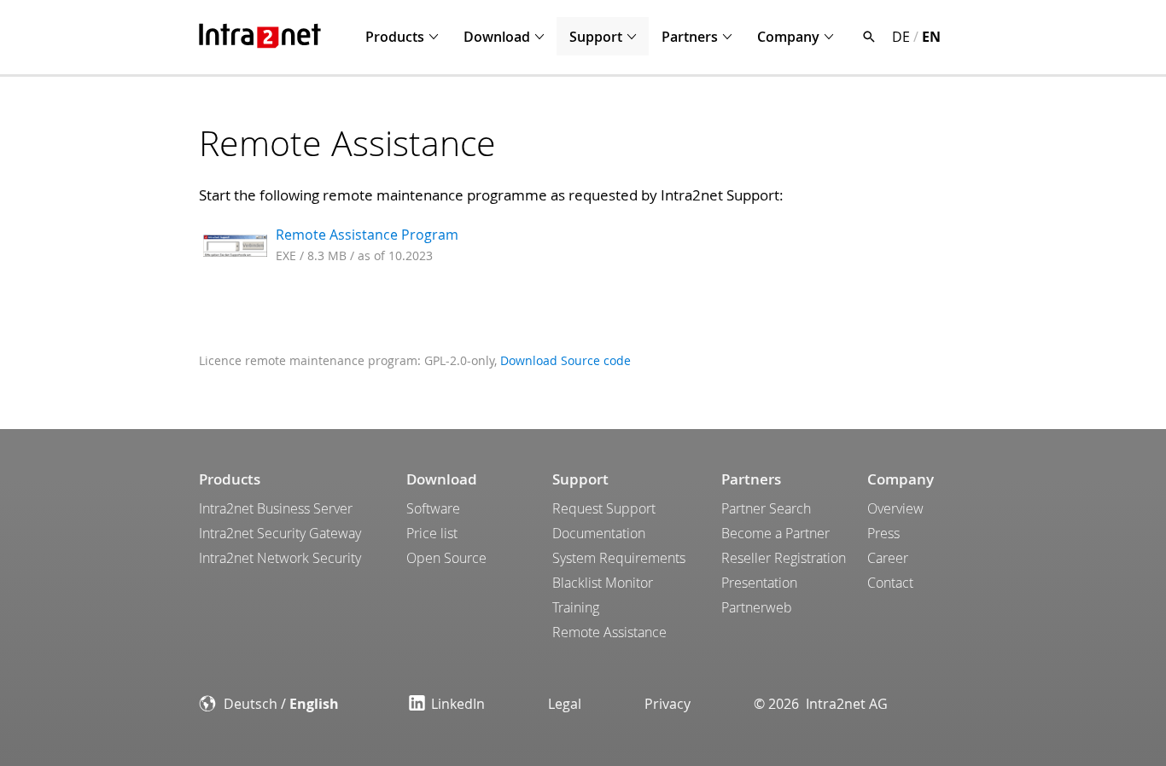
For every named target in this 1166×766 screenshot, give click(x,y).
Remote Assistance (609, 632)
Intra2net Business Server (276, 508)
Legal (564, 703)
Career (887, 557)
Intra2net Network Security (280, 557)
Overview (895, 508)
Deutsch (250, 703)
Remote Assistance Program (367, 234)
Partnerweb (756, 607)
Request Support (604, 508)
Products (394, 36)
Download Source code (565, 360)
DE (901, 36)
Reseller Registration (783, 557)
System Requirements (618, 557)
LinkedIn (458, 703)
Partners (690, 36)
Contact (890, 582)
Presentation (759, 582)
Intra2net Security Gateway (280, 533)
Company (788, 36)
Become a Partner (775, 533)
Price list (432, 533)
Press (883, 533)
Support (595, 36)
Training (575, 607)
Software (433, 508)
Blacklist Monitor (602, 582)
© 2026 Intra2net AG (821, 703)
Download (496, 36)
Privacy (667, 703)
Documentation (598, 533)
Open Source (446, 557)
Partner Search (766, 508)
